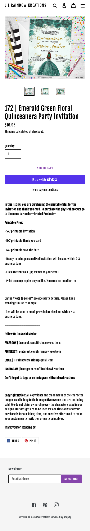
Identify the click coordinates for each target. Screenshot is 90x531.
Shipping (10, 132)
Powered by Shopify (61, 517)
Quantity (9, 146)
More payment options (45, 189)
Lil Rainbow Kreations (25, 5)
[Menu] (82, 5)
